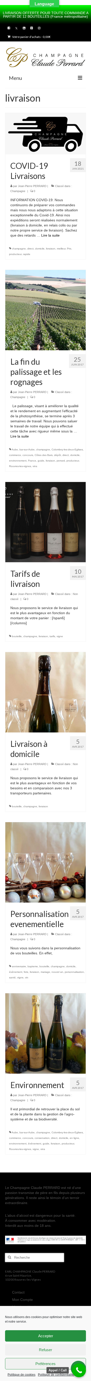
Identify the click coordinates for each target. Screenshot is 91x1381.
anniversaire (19, 966)
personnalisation (74, 972)
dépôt (57, 455)
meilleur (61, 248)
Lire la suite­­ (50, 235)
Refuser (45, 1350)
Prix (69, 248)
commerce (15, 455)
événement (15, 972)
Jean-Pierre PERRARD (32, 186)
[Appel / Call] (79, 1370)
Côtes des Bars (44, 455)
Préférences (45, 1364)
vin (26, 977)
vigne (60, 636)
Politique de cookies (21, 1374)
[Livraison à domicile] (45, 692)
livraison (50, 248)
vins (35, 466)
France (32, 460)
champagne (19, 248)
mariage (45, 972)
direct (30, 248)
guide (41, 460)
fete (26, 972)
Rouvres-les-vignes (20, 466)
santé (12, 977)
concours (27, 455)
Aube (15, 449)
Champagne (17, 191)
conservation (42, 1138)
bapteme (33, 966)
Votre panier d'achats (31, 37)
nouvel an (57, 972)
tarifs (52, 636)
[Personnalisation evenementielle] (45, 862)
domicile (39, 248)
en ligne (74, 1138)
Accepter (45, 1336)
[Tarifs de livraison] (45, 522)
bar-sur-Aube (27, 449)
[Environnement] (45, 1033)
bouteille (17, 636)
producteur (15, 254)
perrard (61, 460)
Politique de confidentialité (56, 1374)
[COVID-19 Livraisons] (45, 133)
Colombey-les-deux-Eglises (67, 449)
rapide (26, 254)
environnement (18, 460)
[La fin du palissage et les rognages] (45, 310)
